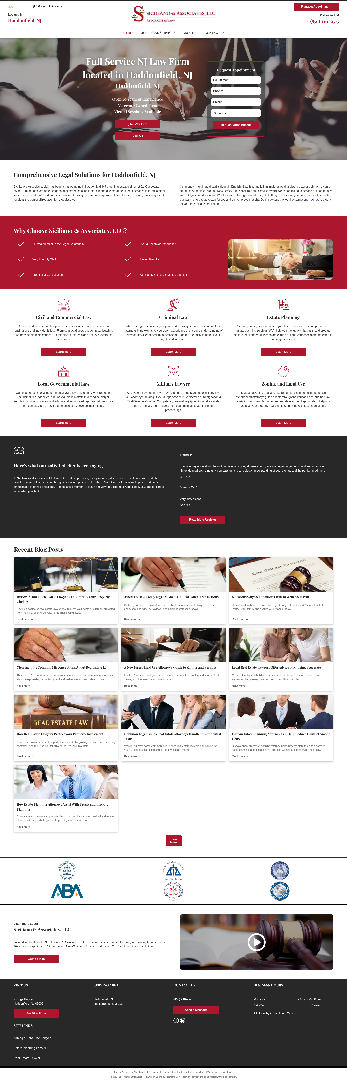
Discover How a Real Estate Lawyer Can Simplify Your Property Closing (63, 599)
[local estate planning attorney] (66, 782)
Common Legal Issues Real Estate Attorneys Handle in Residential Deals (172, 736)
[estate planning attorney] (281, 712)
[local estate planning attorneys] (281, 574)
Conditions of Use (168, 1072)
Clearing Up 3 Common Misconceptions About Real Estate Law (63, 667)
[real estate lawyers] (66, 712)
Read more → (25, 619)
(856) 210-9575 (324, 21)
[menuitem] (128, 32)
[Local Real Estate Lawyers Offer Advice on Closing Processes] (281, 645)
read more (318, 470)
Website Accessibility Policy (220, 1072)
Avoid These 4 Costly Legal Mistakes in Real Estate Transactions (171, 597)
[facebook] (176, 1021)
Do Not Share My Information (144, 1072)
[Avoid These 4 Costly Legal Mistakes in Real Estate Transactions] (173, 574)
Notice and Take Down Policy (192, 1072)
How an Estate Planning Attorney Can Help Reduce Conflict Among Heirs (281, 736)
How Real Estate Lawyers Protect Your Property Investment (60, 734)
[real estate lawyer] (66, 574)
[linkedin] (182, 1021)
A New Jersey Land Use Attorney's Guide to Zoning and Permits (170, 667)
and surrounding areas (108, 1003)
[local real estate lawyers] (66, 645)
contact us (317, 199)
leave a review (97, 486)
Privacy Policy (120, 1072)
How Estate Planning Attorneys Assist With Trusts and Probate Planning (62, 806)
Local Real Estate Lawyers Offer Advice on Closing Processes (276, 667)
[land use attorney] (173, 645)
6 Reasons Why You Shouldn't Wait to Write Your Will (270, 597)
